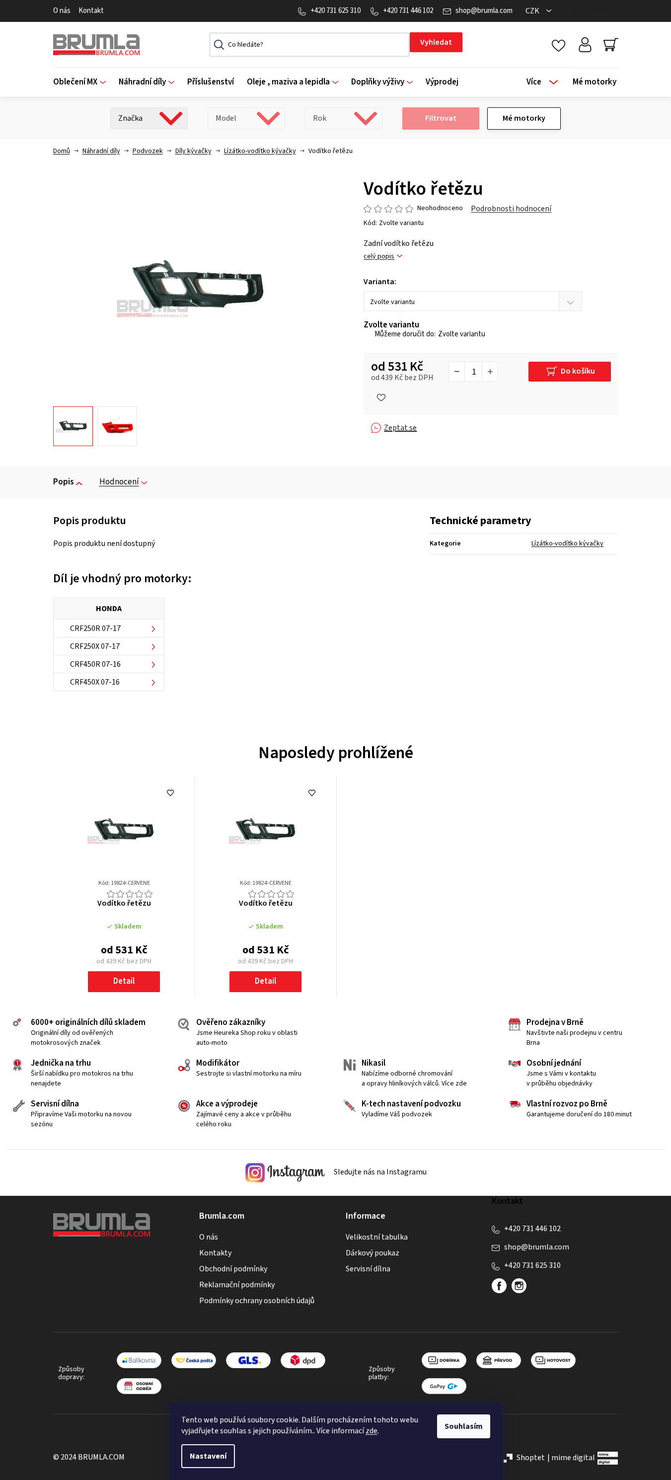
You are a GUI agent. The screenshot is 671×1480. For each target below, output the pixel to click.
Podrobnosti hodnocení (511, 208)
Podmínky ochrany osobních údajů (256, 1300)
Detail (124, 981)
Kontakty (215, 1252)
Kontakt (91, 10)
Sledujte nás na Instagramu (379, 1172)
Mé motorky (524, 118)
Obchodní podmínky (233, 1268)
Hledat (436, 42)
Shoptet (531, 1457)
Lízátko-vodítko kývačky (567, 543)
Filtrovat (440, 118)
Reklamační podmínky (237, 1284)
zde (371, 1430)
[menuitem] (82, 82)
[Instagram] (519, 1285)
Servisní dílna (368, 1268)
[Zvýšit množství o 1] (490, 371)
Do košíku (578, 371)
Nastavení (208, 1456)
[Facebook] (499, 1285)
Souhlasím (464, 1426)
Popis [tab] (63, 482)
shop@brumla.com (484, 10)
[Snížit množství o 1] (457, 371)
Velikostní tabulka (377, 1237)
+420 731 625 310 (335, 10)
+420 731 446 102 (408, 10)
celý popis (379, 256)
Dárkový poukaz (372, 1252)
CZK (533, 10)
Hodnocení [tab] (119, 482)
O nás (62, 10)
